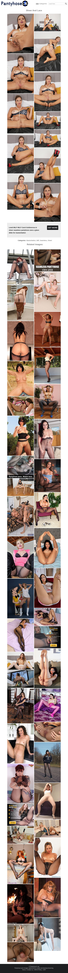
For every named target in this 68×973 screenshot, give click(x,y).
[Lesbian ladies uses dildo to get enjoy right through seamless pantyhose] (20, 415)
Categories (42, 4)
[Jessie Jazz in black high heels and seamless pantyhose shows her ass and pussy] (47, 741)
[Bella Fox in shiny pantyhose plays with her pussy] (47, 625)
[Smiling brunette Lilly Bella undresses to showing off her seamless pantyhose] (47, 567)
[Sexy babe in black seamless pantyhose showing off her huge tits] (47, 527)
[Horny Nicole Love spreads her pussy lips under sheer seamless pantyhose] (20, 495)
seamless (43, 240)
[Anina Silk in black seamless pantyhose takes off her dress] (20, 723)
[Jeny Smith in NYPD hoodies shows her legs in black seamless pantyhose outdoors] (47, 782)
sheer (50, 240)
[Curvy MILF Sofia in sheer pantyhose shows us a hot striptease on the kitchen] (20, 763)
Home (24, 969)
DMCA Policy (38, 969)
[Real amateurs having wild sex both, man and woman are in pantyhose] (20, 961)
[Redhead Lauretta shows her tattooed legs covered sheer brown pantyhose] (20, 803)
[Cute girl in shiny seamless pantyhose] (20, 618)
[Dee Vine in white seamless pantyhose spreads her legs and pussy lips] (20, 669)
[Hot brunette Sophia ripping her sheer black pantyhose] (47, 458)
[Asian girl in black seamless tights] (20, 651)
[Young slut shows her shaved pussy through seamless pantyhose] (47, 819)
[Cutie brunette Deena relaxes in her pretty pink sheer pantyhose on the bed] (47, 721)
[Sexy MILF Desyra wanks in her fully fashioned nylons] (20, 923)
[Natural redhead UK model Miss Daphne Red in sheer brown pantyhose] (20, 320)
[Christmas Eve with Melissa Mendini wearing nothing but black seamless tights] (47, 491)
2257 (44, 969)
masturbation (31, 240)
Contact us (30, 969)
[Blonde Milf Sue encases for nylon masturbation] (20, 843)
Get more (52, 228)
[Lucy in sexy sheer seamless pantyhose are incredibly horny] (47, 311)
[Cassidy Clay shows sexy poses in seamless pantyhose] (47, 346)
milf (37, 240)
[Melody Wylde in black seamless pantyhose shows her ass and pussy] (20, 687)
